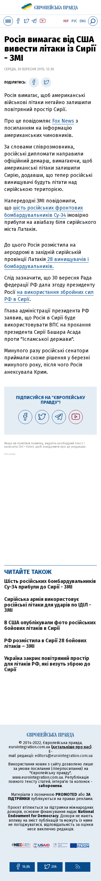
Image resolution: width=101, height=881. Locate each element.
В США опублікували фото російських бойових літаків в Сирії (50, 625)
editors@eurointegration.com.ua (64, 755)
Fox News (63, 121)
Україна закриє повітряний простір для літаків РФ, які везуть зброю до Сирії (47, 664)
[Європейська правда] (50, 6)
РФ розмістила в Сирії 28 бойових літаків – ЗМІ (45, 643)
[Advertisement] (50, 506)
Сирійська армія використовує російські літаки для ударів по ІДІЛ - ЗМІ (47, 605)
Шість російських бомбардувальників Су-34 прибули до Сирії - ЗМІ (50, 584)
